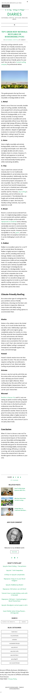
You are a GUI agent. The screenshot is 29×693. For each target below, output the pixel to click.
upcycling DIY (14, 659)
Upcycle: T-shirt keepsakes (14, 570)
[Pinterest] (14, 557)
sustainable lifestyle (11, 40)
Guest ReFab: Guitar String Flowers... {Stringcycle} (14, 612)
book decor (14, 631)
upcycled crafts (15, 651)
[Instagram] (11, 557)
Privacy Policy (12, 679)
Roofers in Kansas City (8, 397)
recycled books (14, 635)
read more (14, 551)
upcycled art (14, 647)
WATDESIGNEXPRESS (14, 688)
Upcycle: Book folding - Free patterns (14, 566)
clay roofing (22, 192)
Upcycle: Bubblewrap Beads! (14, 585)
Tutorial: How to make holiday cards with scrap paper (14, 594)
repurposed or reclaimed (8, 221)
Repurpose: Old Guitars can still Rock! (14, 589)
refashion (14, 639)
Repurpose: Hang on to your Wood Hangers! (14, 579)
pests (17, 232)
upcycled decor (14, 655)
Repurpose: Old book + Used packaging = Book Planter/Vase (14, 600)
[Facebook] (17, 557)
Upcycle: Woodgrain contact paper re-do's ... (14, 606)
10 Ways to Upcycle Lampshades (14, 575)
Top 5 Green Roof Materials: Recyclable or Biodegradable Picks (14, 34)
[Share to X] (13, 477)
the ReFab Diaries (14, 11)
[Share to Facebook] (15, 477)
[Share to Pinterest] (18, 477)
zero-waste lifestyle (14, 663)
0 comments (15, 480)
